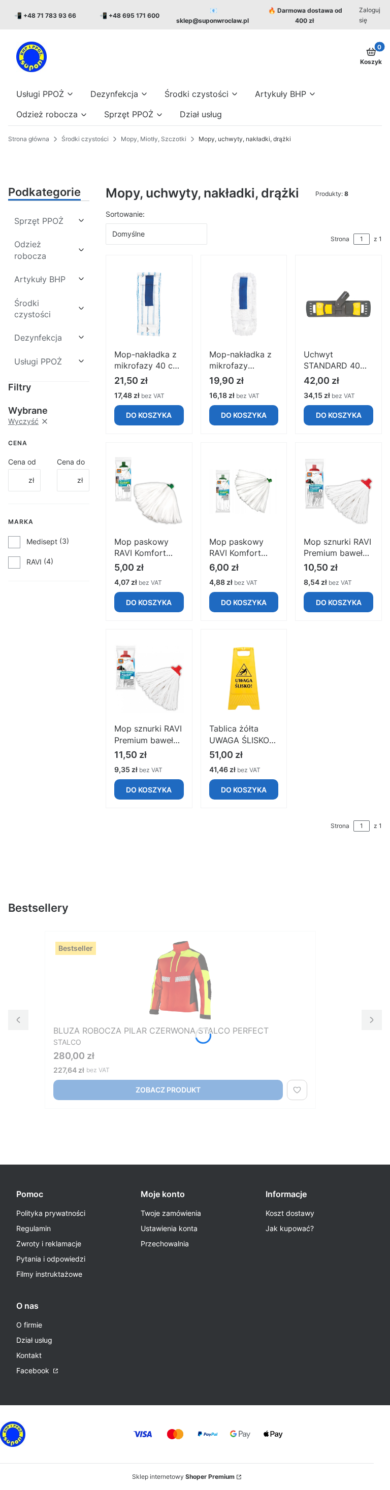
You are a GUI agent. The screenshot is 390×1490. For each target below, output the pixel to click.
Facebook (33, 1370)
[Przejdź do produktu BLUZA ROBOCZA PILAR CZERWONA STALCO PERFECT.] (180, 980)
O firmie (29, 1324)
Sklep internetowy (183, 1476)
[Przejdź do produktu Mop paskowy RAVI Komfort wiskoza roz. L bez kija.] (149, 491)
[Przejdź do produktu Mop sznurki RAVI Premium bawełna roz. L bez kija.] (338, 491)
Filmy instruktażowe (49, 1274)
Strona (340, 239)
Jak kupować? (290, 1228)
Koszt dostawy (290, 1213)
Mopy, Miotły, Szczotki (153, 139)
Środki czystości (85, 139)
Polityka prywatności (50, 1213)
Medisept (41, 541)
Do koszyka (149, 415)
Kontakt (29, 1355)
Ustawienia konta (169, 1228)
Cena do (71, 461)
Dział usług (34, 1340)
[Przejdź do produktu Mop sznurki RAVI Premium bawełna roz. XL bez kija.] (149, 678)
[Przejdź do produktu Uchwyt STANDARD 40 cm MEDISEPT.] (338, 304)
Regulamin (33, 1228)
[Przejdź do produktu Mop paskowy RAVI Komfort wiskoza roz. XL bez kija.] (244, 491)
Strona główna (28, 139)
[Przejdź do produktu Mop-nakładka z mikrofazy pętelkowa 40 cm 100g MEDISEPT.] (244, 304)
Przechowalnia (165, 1243)
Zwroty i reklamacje (48, 1243)
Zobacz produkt (168, 1089)
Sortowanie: (125, 214)
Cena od (22, 461)
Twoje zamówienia (171, 1213)
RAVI (34, 561)
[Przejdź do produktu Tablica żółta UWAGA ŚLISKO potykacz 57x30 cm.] (244, 678)
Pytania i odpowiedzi (50, 1258)
